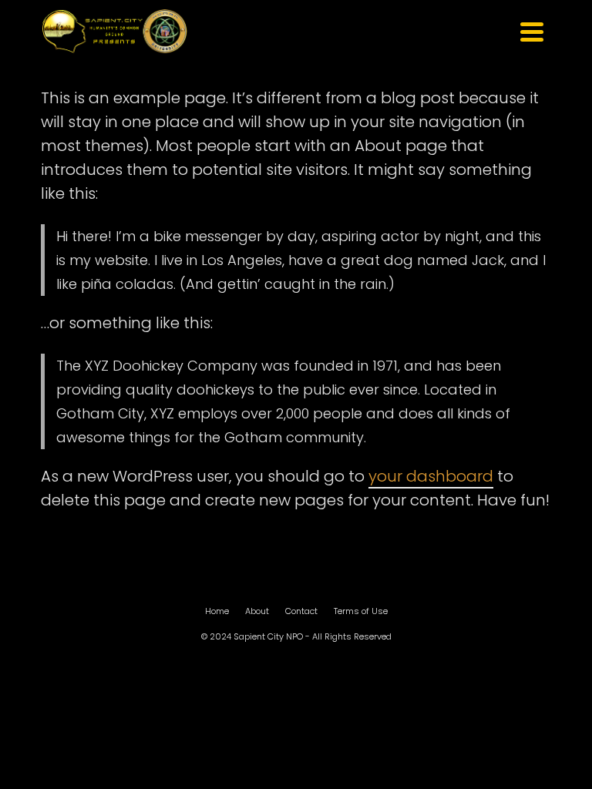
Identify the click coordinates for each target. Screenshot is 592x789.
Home (217, 611)
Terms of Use (361, 611)
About (257, 611)
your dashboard (430, 476)
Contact (301, 611)
